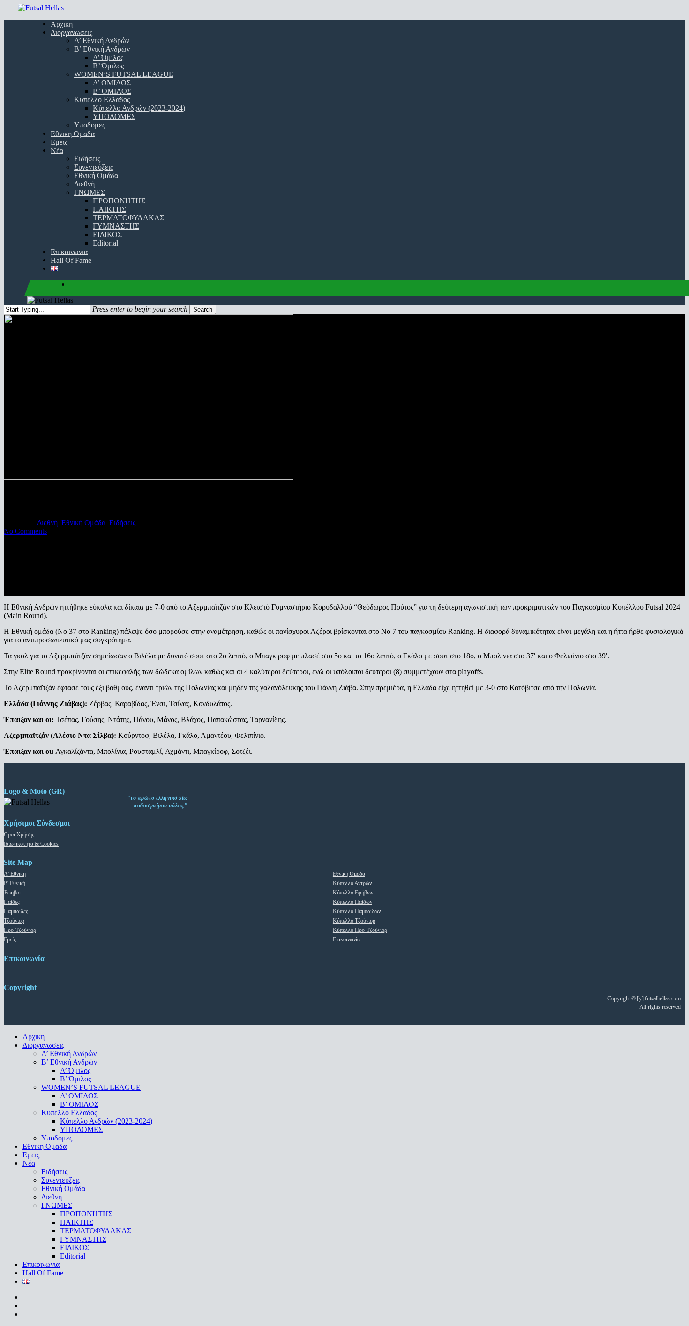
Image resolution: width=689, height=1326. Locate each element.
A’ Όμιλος (75, 1070)
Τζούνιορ (14, 920)
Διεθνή (47, 523)
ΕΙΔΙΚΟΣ (74, 1248)
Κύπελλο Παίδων (352, 902)
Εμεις (30, 1155)
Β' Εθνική (14, 883)
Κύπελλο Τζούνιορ (354, 920)
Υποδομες (56, 1138)
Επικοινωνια (41, 1264)
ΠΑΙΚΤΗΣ (76, 1222)
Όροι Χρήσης (19, 834)
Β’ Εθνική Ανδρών (69, 1062)
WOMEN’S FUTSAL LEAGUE (91, 1087)
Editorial (72, 1256)
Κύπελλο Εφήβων (353, 892)
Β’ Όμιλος (75, 1079)
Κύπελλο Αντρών (352, 883)
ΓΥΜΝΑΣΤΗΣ (83, 1239)
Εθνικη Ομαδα (44, 1146)
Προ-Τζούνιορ (20, 930)
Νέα (28, 1163)
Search (202, 309)
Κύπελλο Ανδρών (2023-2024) (106, 1121)
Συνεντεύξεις (60, 1180)
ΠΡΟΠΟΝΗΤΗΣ (86, 1214)
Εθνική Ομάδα (83, 523)
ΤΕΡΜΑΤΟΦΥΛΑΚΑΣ (95, 1231)
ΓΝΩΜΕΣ (56, 1205)
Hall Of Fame (42, 1273)
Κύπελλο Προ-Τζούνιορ (360, 930)
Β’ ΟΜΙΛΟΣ (79, 1104)
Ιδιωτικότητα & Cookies (31, 844)
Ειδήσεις (122, 523)
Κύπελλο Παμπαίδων (357, 911)
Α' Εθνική (15, 874)
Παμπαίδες (16, 911)
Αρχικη (33, 1037)
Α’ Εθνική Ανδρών (69, 1054)
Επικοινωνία (346, 939)
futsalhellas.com (663, 998)
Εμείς (10, 939)
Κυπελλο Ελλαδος (69, 1113)
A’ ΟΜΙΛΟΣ (79, 1096)
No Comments (25, 531)
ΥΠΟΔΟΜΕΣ (81, 1129)
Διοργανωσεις (43, 1045)
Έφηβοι (12, 892)
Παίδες (12, 902)
